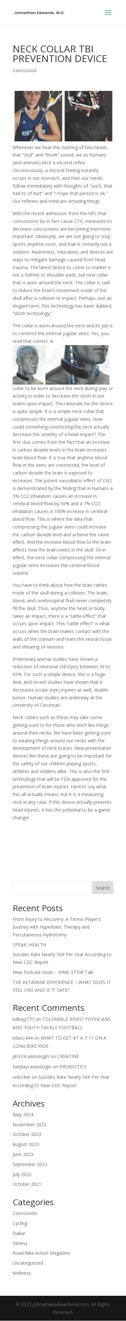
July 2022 (22, 1174)
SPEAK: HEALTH (29, 945)
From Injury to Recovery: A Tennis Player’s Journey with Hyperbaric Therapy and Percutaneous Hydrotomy (57, 927)
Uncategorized (28, 1263)
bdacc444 (23, 1038)
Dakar (19, 1233)
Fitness (20, 1243)
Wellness (22, 1273)
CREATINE (68, 1056)
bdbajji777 (23, 1019)
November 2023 (30, 1124)
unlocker (21, 1077)
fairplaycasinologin (32, 1067)
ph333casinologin (31, 1056)
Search (103, 888)
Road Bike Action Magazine (41, 1253)
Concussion (25, 70)
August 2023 (26, 1144)
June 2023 (23, 1154)
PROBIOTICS (73, 1067)
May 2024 (23, 1114)
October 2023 (27, 1134)
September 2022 (30, 1164)
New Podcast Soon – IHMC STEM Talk (53, 972)
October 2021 (27, 1184)
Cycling (20, 1223)
